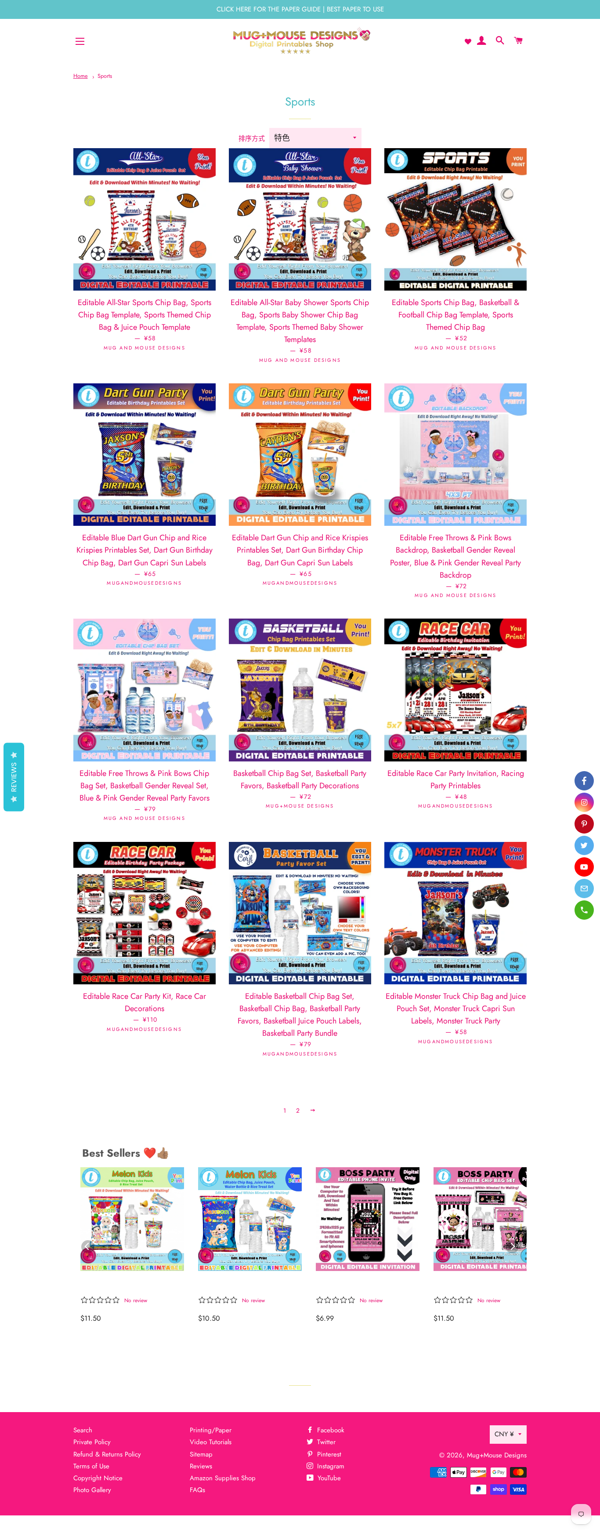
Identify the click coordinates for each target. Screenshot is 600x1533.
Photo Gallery (92, 1490)
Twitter (325, 1442)
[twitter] (584, 845)
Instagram (329, 1466)
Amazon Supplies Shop (223, 1478)
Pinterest (328, 1454)
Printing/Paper (210, 1430)
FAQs (197, 1490)
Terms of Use (91, 1466)
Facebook (329, 1430)
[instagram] (584, 802)
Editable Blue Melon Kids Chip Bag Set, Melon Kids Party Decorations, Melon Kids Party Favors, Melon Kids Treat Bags (245, 1285)
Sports (105, 76)
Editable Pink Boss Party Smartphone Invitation (360, 1285)
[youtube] (584, 867)
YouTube (328, 1478)
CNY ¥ (504, 1434)
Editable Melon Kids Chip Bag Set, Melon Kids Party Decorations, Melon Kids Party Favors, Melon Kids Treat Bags (128, 1285)
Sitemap (201, 1454)
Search (82, 1430)
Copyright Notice (98, 1478)
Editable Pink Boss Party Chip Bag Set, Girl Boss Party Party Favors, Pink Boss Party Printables (478, 1285)
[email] (584, 888)
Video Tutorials (210, 1442)
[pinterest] (584, 824)
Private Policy (92, 1442)
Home (80, 76)
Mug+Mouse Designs (497, 1455)
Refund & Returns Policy (107, 1454)
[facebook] (584, 780)
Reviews (201, 1466)
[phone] (584, 910)
